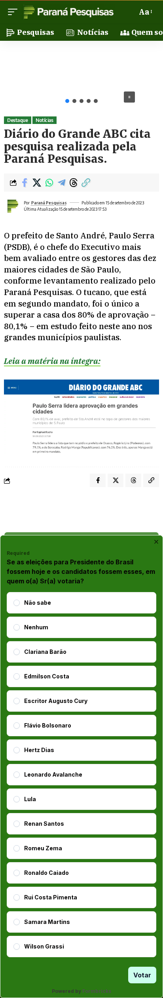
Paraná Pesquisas (49, 202)
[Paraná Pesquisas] (68, 12)
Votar (142, 975)
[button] (14, 12)
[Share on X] (36, 182)
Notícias (44, 120)
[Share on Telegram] (61, 182)
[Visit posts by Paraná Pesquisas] (12, 206)
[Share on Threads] (73, 182)
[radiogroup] (81, 774)
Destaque (17, 120)
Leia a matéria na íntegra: (52, 361)
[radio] (16, 603)
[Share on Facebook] (24, 182)
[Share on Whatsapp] (49, 182)
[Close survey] (156, 541)
